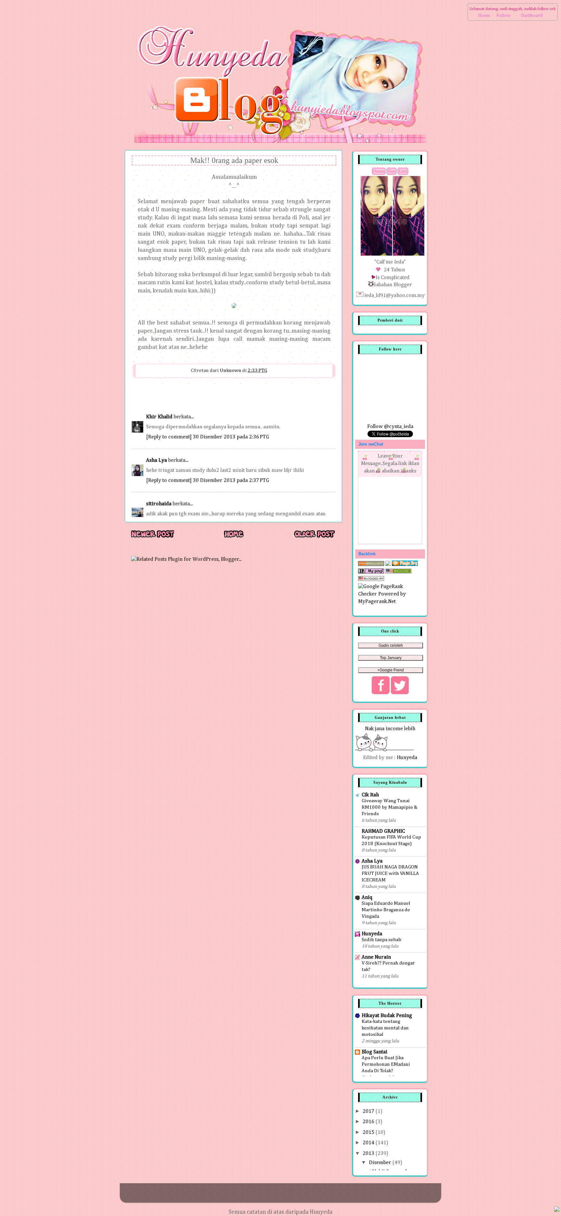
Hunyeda (407, 757)
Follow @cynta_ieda (390, 426)
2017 (369, 1111)
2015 (369, 1132)
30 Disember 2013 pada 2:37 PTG (231, 480)
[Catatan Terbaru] (152, 537)
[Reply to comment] (169, 437)
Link (403, 171)
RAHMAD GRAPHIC (383, 831)
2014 (369, 1143)
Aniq (367, 897)
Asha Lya (156, 460)
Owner (378, 171)
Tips (391, 171)
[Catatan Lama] (314, 537)
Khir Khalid (159, 417)
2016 (369, 1121)
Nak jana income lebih (390, 728)
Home (484, 15)
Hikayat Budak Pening (387, 1015)
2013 (369, 1153)
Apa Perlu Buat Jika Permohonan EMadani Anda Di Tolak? (386, 1064)
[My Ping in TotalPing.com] (371, 572)
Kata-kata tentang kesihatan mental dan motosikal (385, 1028)
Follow (503, 15)
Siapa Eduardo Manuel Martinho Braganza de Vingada (386, 910)
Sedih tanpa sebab (381, 939)
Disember (381, 1162)
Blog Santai (374, 1052)
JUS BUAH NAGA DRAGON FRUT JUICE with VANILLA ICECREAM (390, 873)
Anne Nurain (376, 957)
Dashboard (531, 15)
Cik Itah (370, 795)
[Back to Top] (556, 1210)
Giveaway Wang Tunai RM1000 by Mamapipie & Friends (390, 807)
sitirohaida (158, 504)
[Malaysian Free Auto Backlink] (398, 572)
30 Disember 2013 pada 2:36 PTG (231, 437)
